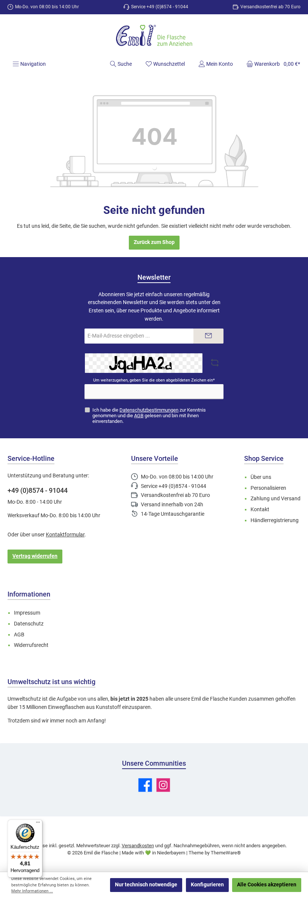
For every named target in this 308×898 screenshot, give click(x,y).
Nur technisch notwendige (146, 884)
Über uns (261, 477)
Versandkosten (138, 845)
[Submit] (208, 336)
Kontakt (260, 509)
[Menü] (37, 823)
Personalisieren (268, 488)
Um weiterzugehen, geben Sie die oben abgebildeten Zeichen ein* (154, 380)
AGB (138, 415)
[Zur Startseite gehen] (154, 36)
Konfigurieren (207, 884)
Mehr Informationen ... (32, 891)
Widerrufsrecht (31, 645)
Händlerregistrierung (275, 520)
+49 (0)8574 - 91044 (38, 490)
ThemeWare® (226, 853)
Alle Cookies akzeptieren (266, 884)
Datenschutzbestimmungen (148, 410)
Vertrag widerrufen (34, 556)
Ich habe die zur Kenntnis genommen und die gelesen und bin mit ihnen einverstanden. (149, 415)
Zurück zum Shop (154, 242)
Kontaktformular (65, 535)
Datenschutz (29, 624)
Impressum (27, 613)
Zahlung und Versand (275, 498)
